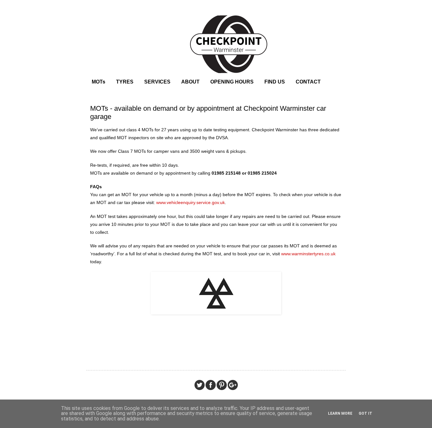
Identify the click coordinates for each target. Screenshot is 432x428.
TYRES (124, 81)
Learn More (340, 413)
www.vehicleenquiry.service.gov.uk (190, 202)
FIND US (274, 81)
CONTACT (308, 81)
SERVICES (157, 81)
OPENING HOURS (232, 81)
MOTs (98, 81)
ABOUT (190, 81)
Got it (365, 413)
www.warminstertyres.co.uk (308, 253)
